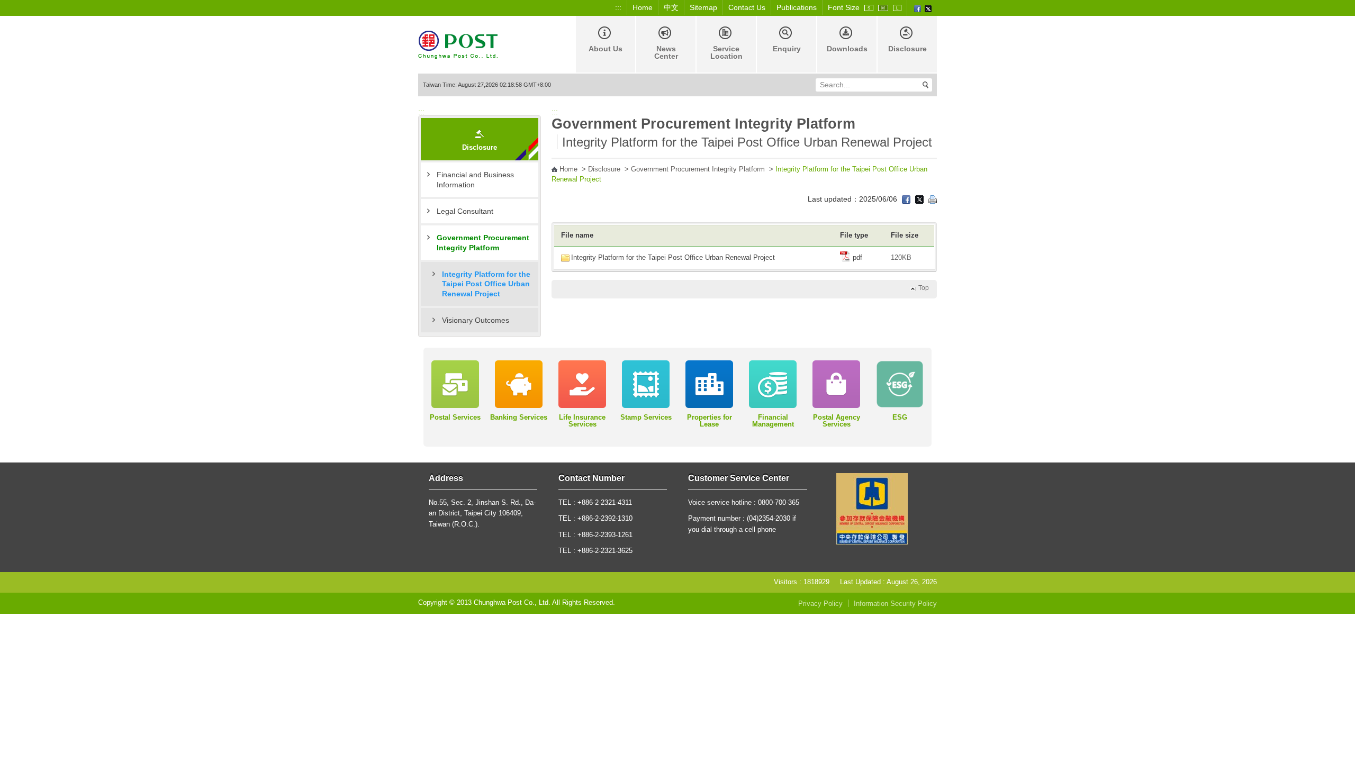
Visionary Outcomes (475, 320)
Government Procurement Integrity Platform (483, 242)
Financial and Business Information (475, 179)
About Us (605, 48)
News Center (666, 52)
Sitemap (703, 7)
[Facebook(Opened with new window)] (917, 8)
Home (643, 7)
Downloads (847, 48)
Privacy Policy (820, 603)
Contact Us (746, 7)
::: (618, 7)
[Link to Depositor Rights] (872, 508)
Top (923, 288)
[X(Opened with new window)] (928, 8)
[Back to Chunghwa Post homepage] (458, 43)
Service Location (726, 52)
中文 (671, 7)
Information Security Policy (895, 603)
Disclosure (907, 48)
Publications (796, 7)
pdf (856, 257)
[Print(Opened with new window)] (932, 199)
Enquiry (787, 48)
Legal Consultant (465, 211)
